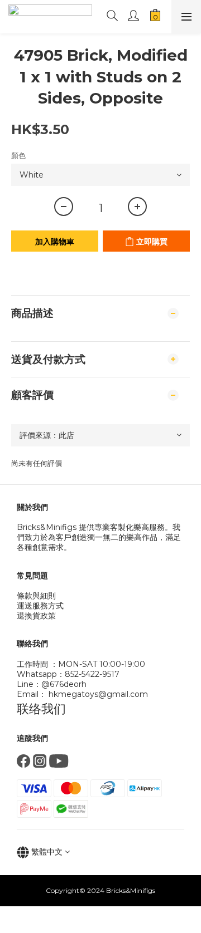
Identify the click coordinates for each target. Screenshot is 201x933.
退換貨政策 (36, 616)
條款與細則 (36, 596)
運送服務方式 (40, 606)
